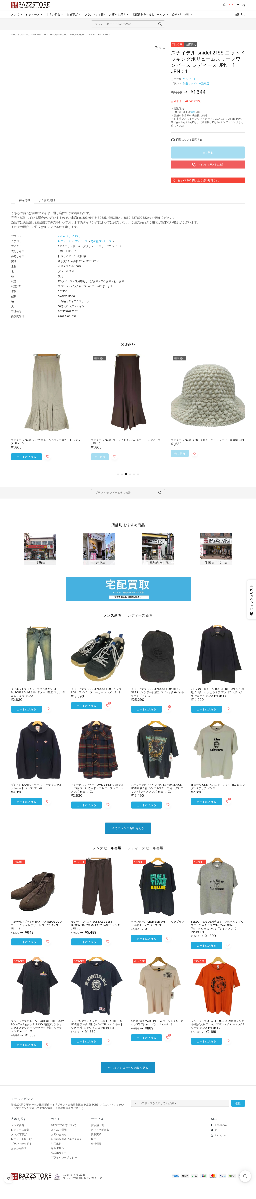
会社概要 (96, 1143)
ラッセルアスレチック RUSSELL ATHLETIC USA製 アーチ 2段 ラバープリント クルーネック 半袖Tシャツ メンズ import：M (97, 1024)
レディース (64, 241)
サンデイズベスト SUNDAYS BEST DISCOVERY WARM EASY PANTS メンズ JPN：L (95, 925)
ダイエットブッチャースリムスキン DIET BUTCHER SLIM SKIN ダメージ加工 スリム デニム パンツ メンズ (38, 692)
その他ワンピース (101, 241)
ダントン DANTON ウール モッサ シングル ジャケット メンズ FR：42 (36, 786)
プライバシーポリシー (64, 1157)
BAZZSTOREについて (63, 1125)
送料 (193, 111)
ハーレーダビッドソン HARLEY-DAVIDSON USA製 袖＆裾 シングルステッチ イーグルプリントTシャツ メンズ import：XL (157, 788)
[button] (245, 1176)
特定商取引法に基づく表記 (66, 1139)
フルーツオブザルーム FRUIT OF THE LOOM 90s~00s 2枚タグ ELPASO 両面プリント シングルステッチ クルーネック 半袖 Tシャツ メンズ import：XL (37, 1026)
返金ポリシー (59, 1148)
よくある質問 (59, 1129)
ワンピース (189, 79)
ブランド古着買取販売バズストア (31, 5)
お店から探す (19, 1148)
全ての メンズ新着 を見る (128, 828)
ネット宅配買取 (100, 1129)
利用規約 (56, 1143)
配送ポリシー (59, 1152)
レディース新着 (140, 615)
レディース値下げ (21, 1139)
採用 (93, 1139)
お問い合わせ (59, 1134)
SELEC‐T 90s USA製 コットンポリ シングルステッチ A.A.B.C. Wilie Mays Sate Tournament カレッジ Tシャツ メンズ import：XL (217, 926)
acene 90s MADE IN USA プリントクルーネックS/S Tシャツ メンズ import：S (157, 1022)
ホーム (14, 34)
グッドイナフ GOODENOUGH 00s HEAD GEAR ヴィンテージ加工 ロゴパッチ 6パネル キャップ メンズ (157, 692)
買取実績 (96, 1134)
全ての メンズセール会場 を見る (128, 1067)
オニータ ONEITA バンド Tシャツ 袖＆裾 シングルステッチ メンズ (218, 786)
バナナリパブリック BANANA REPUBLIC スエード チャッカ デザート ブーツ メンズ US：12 (37, 925)
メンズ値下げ (19, 1134)
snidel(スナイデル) (69, 236)
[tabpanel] (48, 411)
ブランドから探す (21, 1143)
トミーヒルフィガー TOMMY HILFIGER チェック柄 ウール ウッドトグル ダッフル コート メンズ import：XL (97, 788)
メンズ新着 (112, 615)
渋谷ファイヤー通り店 (196, 83)
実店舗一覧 (97, 1125)
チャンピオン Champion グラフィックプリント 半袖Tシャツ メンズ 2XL (157, 923)
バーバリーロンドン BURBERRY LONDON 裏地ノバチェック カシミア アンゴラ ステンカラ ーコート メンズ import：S (217, 692)
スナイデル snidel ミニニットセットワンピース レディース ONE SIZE (46, 441)
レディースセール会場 (145, 848)
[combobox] (128, 23)
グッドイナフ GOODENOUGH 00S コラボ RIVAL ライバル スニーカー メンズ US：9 (96, 690)
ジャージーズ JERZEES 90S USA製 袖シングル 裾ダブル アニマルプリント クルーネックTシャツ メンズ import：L (217, 1024)
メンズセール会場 (107, 848)
